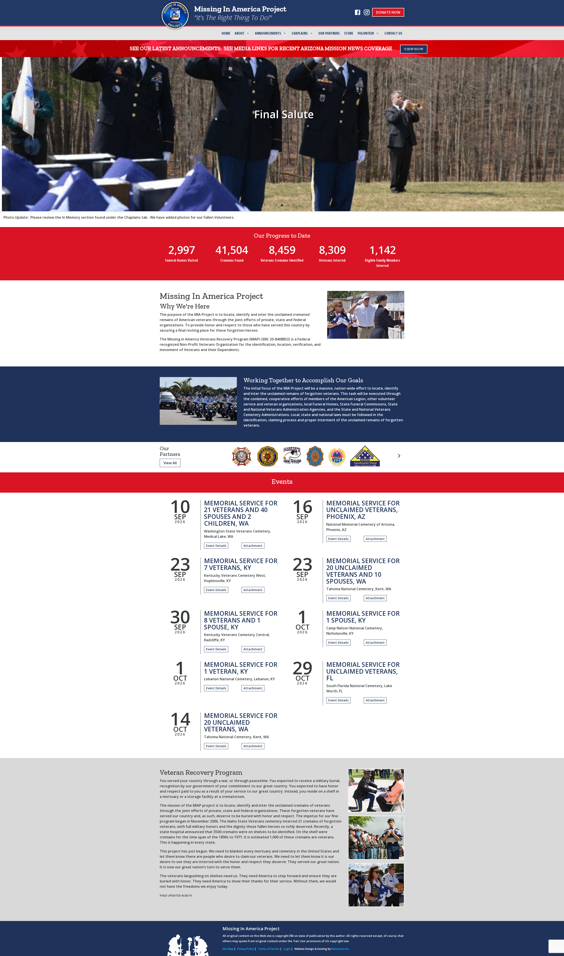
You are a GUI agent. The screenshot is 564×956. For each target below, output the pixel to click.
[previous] (5, 134)
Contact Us (393, 33)
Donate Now (388, 12)
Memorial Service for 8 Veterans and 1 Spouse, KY (240, 620)
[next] (558, 134)
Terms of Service (268, 949)
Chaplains (300, 33)
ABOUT (239, 33)
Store (348, 33)
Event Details (216, 546)
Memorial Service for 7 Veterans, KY (240, 564)
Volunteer (366, 33)
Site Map (228, 949)
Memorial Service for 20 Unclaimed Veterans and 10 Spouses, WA (363, 571)
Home (226, 33)
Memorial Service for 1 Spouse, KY (363, 616)
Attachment (252, 546)
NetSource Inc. (340, 949)
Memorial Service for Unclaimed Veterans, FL (363, 671)
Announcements (268, 33)
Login (286, 949)
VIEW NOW (413, 49)
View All (170, 462)
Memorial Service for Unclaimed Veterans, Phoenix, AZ (363, 510)
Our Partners (329, 33)
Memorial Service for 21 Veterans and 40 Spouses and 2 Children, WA (240, 513)
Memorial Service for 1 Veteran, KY (240, 667)
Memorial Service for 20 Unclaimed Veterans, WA (240, 722)
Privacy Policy (245, 949)
